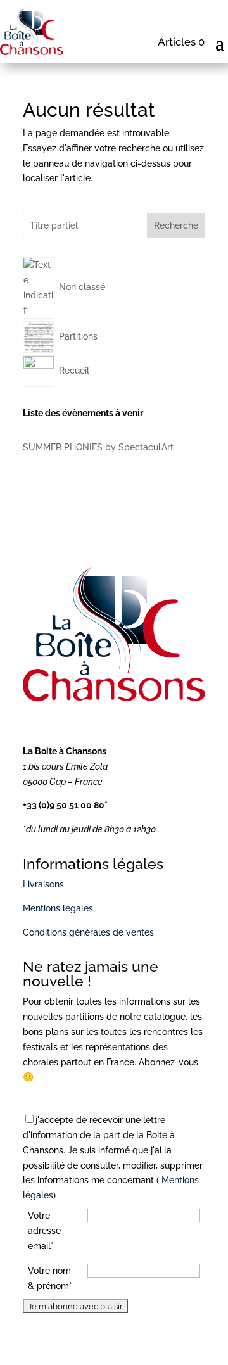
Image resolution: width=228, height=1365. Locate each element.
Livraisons (43, 884)
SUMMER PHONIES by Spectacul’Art (98, 447)
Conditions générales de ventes (88, 932)
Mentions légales (58, 908)
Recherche (176, 225)
